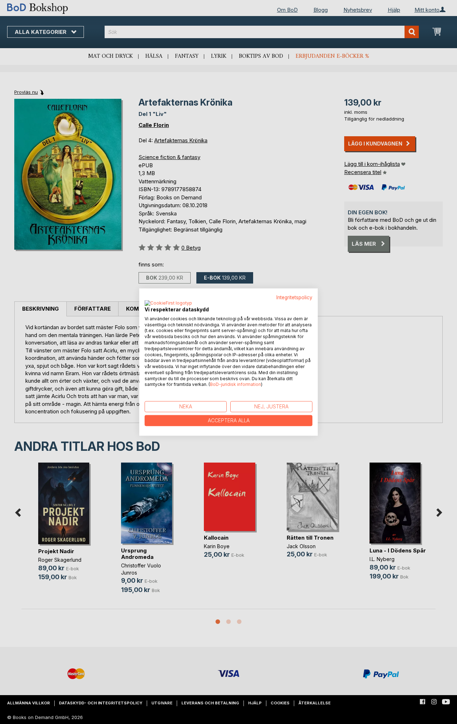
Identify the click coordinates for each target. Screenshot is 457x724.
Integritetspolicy (294, 297)
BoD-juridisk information (235, 384)
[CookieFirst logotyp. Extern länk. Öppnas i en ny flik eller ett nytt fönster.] (168, 303)
